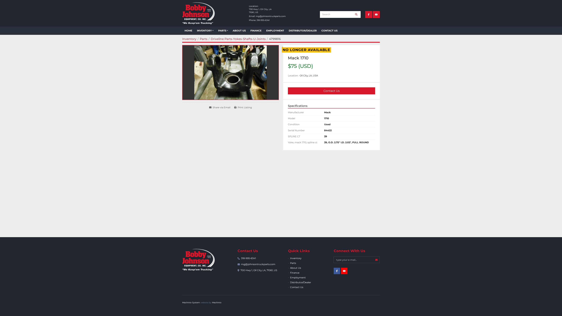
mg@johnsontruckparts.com (271, 16)
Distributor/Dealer (303, 30)
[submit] (356, 14)
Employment (275, 30)
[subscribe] (376, 260)
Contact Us (329, 30)
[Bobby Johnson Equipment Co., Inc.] (198, 260)
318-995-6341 (263, 20)
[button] (205, 31)
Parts (222, 30)
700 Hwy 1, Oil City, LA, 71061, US (258, 270)
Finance (256, 30)
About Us (239, 30)
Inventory (204, 30)
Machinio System (191, 302)
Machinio (216, 302)
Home (188, 30)
